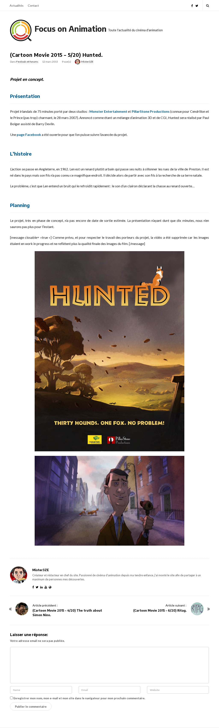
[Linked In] (42, 587)
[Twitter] (196, 5)
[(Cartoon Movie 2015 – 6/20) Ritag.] (197, 608)
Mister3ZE (87, 61)
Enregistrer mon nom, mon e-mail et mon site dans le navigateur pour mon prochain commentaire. (79, 698)
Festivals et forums (27, 61)
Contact (33, 5)
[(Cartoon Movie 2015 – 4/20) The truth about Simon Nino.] (21, 608)
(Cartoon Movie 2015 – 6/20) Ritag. (159, 610)
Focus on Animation (71, 28)
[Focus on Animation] (20, 30)
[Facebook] (192, 5)
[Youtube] (46, 587)
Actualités (17, 5)
